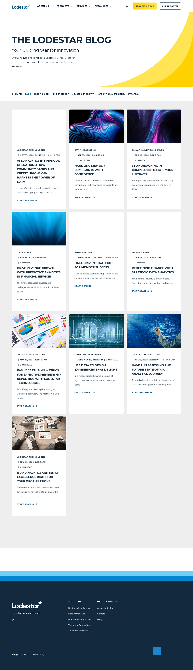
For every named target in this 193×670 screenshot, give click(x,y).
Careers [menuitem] (101, 613)
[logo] (27, 604)
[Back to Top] (157, 651)
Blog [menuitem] (99, 619)
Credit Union (41, 94)
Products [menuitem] (63, 6)
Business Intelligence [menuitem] (79, 608)
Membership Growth (83, 94)
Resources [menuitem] (101, 6)
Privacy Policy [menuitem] (38, 655)
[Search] (127, 6)
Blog (28, 94)
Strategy (133, 94)
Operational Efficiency (111, 94)
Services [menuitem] (82, 6)
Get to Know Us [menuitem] (107, 601)
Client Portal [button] (170, 6)
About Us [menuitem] (43, 6)
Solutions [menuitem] (74, 601)
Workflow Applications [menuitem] (80, 625)
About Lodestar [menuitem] (105, 608)
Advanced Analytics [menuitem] (78, 630)
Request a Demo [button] (145, 6)
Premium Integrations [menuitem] (79, 619)
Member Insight (60, 94)
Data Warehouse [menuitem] (76, 613)
